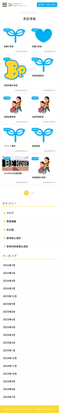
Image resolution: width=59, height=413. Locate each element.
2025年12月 (10, 296)
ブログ (10, 213)
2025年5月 (9, 327)
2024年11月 (10, 366)
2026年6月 (9, 273)
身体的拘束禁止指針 (17, 246)
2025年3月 (9, 335)
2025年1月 (9, 350)
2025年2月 (9, 343)
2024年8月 (9, 389)
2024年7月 (9, 397)
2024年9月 (9, 381)
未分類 (10, 230)
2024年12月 (10, 358)
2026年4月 (9, 281)
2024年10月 (10, 374)
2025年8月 (9, 312)
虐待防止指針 (14, 238)
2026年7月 (9, 265)
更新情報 (11, 221)
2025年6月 (9, 319)
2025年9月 (9, 304)
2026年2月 (9, 288)
